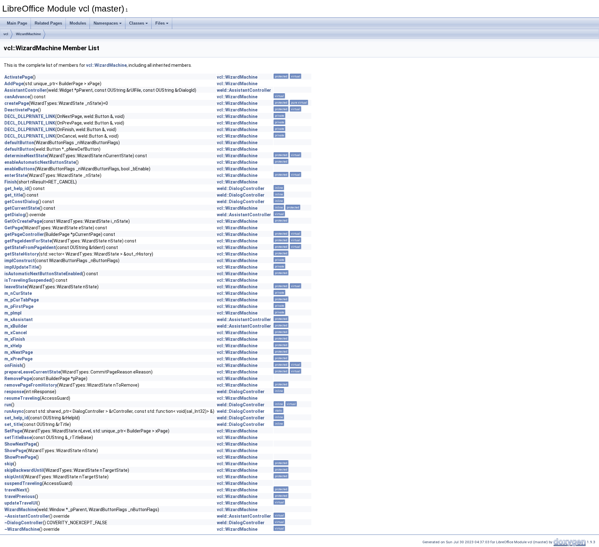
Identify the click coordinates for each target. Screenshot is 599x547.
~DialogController (23, 522)
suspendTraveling (23, 483)
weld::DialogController (241, 188)
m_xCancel (15, 332)
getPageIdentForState (28, 240)
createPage (16, 103)
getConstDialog (21, 201)
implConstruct (19, 260)
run (7, 404)
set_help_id (16, 417)
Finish (10, 181)
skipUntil (13, 476)
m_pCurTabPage (21, 299)
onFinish (13, 365)
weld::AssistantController (244, 90)
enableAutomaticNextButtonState (39, 162)
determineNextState (25, 155)
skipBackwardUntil (24, 470)
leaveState (15, 286)
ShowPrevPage (20, 457)
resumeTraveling (22, 398)
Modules (78, 23)
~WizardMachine (21, 529)
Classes (136, 23)
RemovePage (18, 378)
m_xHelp (13, 345)
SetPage (13, 430)
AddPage (13, 83)
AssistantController (25, 90)
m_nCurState (18, 293)
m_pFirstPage (18, 306)
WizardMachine (28, 34)
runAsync (14, 411)
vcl (5, 34)
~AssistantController (26, 516)
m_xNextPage (18, 352)
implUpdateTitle (21, 267)
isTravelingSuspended (27, 280)
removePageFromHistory (30, 385)
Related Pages (48, 23)
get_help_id (16, 188)
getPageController (24, 234)
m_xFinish (14, 339)
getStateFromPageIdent (30, 247)
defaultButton (19, 142)
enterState (15, 175)
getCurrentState (21, 208)
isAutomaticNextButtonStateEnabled (43, 273)
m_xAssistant (18, 319)
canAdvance (17, 96)
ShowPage (15, 450)
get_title (13, 195)
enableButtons (19, 168)
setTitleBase (18, 437)
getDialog (14, 214)
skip (8, 463)
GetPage (13, 227)
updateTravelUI (20, 503)
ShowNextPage (20, 444)
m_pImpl (13, 312)
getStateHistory (21, 254)
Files (160, 23)
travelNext (15, 489)
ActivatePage (18, 77)
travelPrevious (19, 496)
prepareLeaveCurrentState (32, 371)
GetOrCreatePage (23, 221)
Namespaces (106, 23)
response (14, 391)
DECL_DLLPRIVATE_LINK (29, 116)
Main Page (17, 23)
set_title (13, 424)
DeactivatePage (21, 109)
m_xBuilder (15, 326)
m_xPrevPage (18, 358)
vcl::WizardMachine (106, 65)
